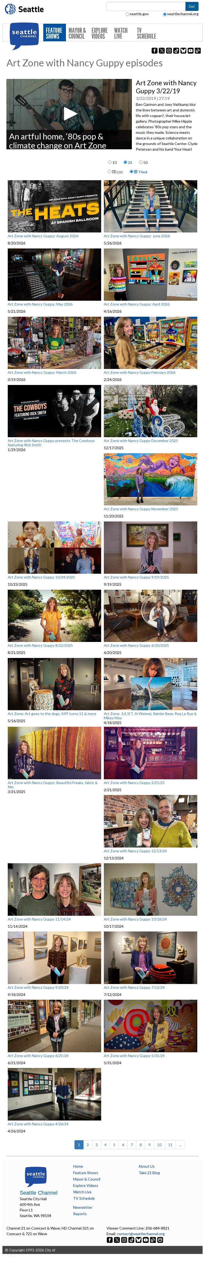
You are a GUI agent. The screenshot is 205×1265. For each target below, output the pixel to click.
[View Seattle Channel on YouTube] (146, 1239)
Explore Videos (100, 33)
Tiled (142, 172)
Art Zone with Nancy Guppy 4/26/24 (38, 1124)
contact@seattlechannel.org (141, 1233)
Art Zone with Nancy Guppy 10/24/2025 (41, 577)
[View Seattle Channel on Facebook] (110, 1239)
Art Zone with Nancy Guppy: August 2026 (43, 236)
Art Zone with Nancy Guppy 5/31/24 (134, 1056)
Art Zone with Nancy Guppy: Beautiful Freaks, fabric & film (53, 785)
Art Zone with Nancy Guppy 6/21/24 (38, 1056)
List (119, 172)
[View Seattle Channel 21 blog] (153, 1239)
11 (170, 1144)
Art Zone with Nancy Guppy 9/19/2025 (136, 577)
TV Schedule (146, 33)
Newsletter (82, 1207)
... (180, 1144)
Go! (192, 6)
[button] (69, 113)
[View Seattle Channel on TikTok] (131, 1239)
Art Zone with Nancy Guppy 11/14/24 (39, 919)
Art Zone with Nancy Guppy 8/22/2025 (40, 645)
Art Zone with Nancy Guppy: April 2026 (136, 304)
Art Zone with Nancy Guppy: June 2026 (137, 236)
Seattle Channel (38, 1193)
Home (78, 1166)
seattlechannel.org (183, 13)
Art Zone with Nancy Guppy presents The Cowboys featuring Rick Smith (51, 443)
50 (145, 162)
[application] (69, 114)
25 (130, 162)
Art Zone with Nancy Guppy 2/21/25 (134, 783)
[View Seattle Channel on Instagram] (124, 1239)
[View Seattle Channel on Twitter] (117, 1239)
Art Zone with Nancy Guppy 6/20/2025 (136, 645)
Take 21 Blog (149, 1172)
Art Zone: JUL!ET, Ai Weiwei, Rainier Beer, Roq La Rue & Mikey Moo (150, 716)
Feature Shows (54, 33)
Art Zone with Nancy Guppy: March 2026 (42, 372)
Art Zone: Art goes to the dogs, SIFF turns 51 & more (52, 714)
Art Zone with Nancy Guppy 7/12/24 (134, 987)
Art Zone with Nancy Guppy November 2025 (141, 509)
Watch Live (121, 33)
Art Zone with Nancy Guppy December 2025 (141, 441)
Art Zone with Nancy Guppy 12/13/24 (135, 851)
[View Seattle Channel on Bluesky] (138, 1239)
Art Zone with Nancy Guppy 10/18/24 (135, 919)
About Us (147, 1166)
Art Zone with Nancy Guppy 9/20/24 (38, 987)
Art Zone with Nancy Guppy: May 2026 (40, 304)
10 (114, 162)
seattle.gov (139, 13)
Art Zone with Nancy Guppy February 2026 (139, 372)
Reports (80, 1213)
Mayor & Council (77, 33)
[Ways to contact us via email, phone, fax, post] (160, 1239)
